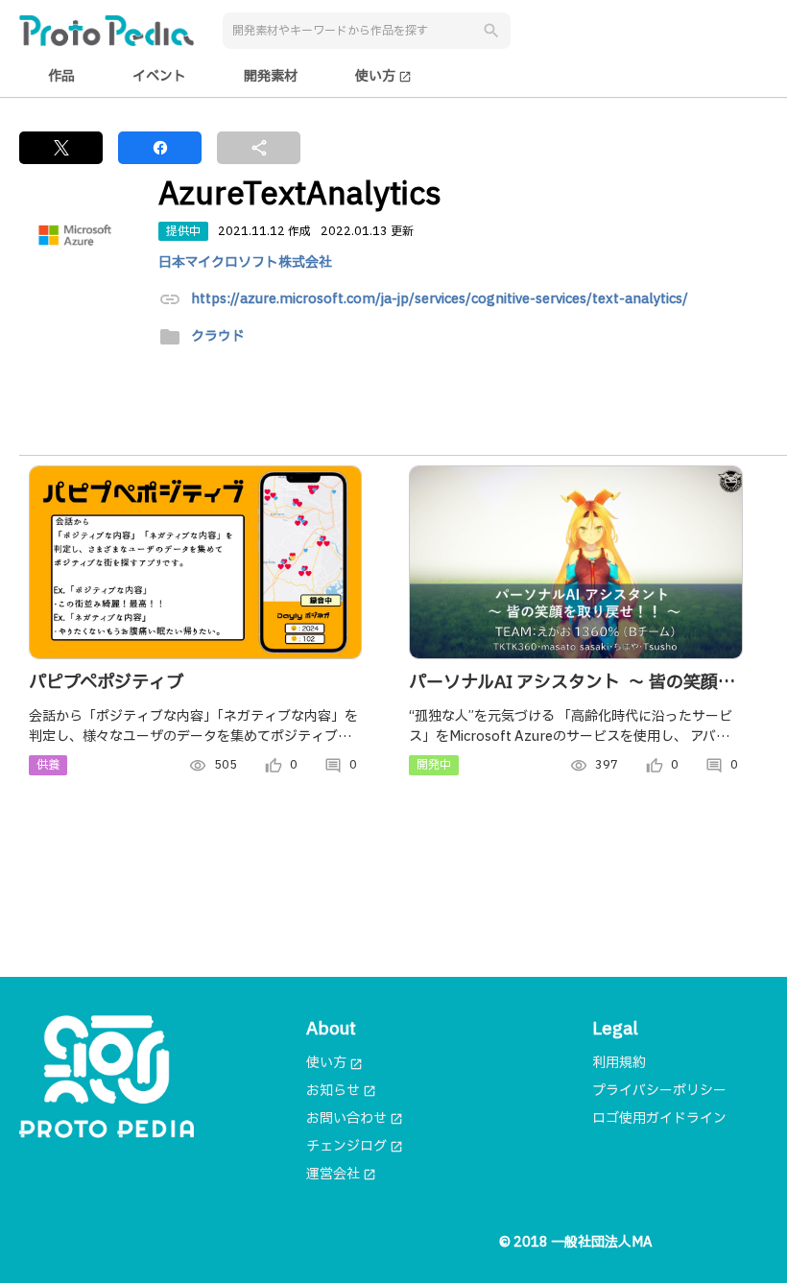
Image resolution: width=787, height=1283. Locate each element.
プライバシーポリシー (659, 1091)
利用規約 (619, 1063)
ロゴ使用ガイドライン (659, 1118)
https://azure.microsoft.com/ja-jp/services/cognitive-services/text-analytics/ (439, 300)
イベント (159, 76)
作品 (61, 76)
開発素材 (271, 76)
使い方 (383, 76)
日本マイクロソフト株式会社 (245, 262)
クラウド (218, 337)
